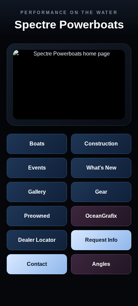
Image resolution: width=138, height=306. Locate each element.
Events (37, 168)
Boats (37, 143)
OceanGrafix (101, 216)
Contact (37, 264)
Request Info (101, 240)
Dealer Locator (37, 240)
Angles (101, 264)
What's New (101, 168)
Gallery (37, 192)
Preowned (37, 216)
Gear (101, 192)
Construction (101, 143)
